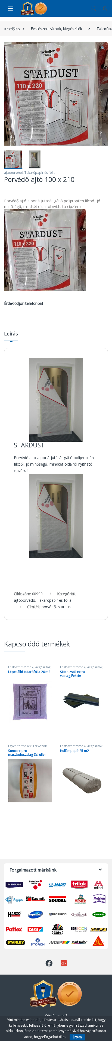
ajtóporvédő (13, 172)
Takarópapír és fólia (39, 172)
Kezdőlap (12, 28)
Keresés (94, 8)
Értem (77, 1037)
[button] (103, 48)
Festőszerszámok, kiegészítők (56, 28)
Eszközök (40, 746)
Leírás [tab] (11, 334)
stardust (65, 606)
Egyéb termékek (20, 746)
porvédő (49, 606)
